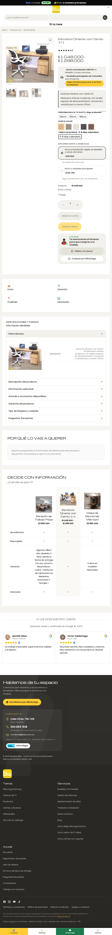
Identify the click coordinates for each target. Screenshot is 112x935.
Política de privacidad (38, 907)
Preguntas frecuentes (13, 877)
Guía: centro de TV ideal (69, 832)
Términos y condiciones (14, 907)
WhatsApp (70, 931)
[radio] (63, 117)
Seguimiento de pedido (14, 858)
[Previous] (10, 61)
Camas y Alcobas (12, 807)
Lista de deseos (10, 864)
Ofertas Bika (9, 814)
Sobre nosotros (65, 814)
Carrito (98, 931)
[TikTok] (19, 901)
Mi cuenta (8, 852)
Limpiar (103, 111)
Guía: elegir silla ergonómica (72, 826)
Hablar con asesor (84, 251)
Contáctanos (9, 883)
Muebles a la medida (68, 789)
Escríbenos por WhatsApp (24, 702)
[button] (3, 9)
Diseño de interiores (67, 795)
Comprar (14, 931)
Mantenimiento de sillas (69, 801)
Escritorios (29, 30)
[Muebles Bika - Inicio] (7, 773)
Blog (60, 820)
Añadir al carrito (70, 215)
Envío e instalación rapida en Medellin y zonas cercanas (83, 153)
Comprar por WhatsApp (84, 258)
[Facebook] (4, 901)
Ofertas (42, 931)
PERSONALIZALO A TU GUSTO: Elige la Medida (79, 112)
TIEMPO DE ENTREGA (67, 132)
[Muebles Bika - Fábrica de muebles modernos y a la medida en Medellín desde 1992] (56, 9)
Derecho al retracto (60, 907)
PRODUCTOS (15, 30)
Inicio (4, 30)
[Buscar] (105, 17)
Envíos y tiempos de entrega (17, 870)
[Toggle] (101, 333)
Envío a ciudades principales (79, 170)
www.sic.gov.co (63, 916)
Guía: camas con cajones (70, 838)
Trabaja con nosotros (13, 889)
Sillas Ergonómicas (12, 789)
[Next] (49, 61)
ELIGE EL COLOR (65, 121)
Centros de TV (10, 795)
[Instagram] (9, 901)
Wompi (46, 3)
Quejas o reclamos (80, 907)
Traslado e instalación (68, 807)
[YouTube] (14, 901)
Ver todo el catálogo (13, 820)
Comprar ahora (70, 226)
